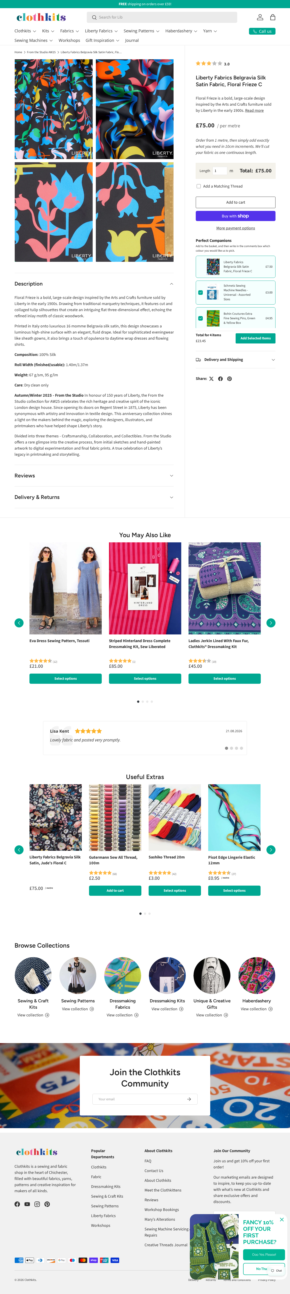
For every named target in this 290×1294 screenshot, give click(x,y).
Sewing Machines (31, 40)
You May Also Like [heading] (145, 535)
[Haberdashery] (256, 975)
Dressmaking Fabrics (123, 1004)
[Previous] (19, 622)
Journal (132, 40)
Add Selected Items (256, 338)
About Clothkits (158, 1180)
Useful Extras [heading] (145, 777)
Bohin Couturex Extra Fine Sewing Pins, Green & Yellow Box (239, 318)
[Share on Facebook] (220, 378)
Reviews (151, 1200)
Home (18, 52)
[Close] (281, 1219)
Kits (45, 30)
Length (205, 170)
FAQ (148, 1161)
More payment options (235, 228)
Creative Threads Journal (166, 1245)
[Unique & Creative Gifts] (211, 975)
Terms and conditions (237, 1280)
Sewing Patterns (139, 30)
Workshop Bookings (162, 1210)
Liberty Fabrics (99, 30)
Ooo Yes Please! (264, 1254)
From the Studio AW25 (41, 52)
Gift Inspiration (100, 40)
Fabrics (67, 30)
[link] (145, 738)
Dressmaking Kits (167, 1000)
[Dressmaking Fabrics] (122, 975)
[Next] (271, 622)
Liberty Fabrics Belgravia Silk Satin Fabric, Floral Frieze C (91, 52)
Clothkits (22, 30)
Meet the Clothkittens (163, 1190)
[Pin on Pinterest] (229, 378)
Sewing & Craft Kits (33, 1004)
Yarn (207, 30)
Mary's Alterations (160, 1219)
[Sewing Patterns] (77, 975)
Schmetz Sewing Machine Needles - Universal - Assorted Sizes (237, 293)
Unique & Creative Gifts (212, 1004)
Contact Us (154, 1171)
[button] (273, 17)
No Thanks (264, 1269)
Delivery (193, 1280)
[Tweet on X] (211, 378)
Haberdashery (178, 30)
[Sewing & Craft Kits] (33, 975)
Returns (211, 1280)
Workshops (69, 40)
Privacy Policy (267, 1280)
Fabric (96, 1177)
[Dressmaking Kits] (167, 975)
